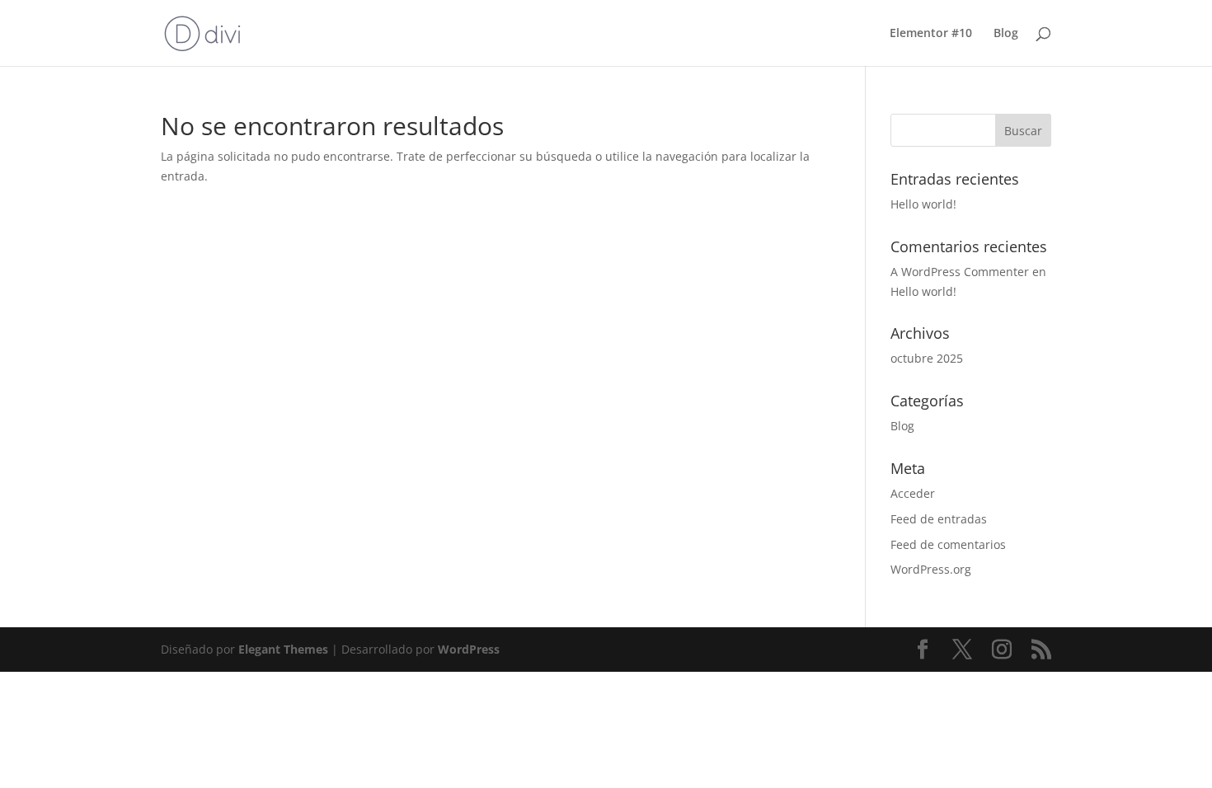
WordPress (469, 649)
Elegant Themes (283, 649)
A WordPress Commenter (959, 271)
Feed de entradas (938, 519)
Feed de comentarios (948, 544)
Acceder (912, 493)
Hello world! (923, 204)
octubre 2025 (926, 358)
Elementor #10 (931, 33)
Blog (1006, 33)
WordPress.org (930, 569)
